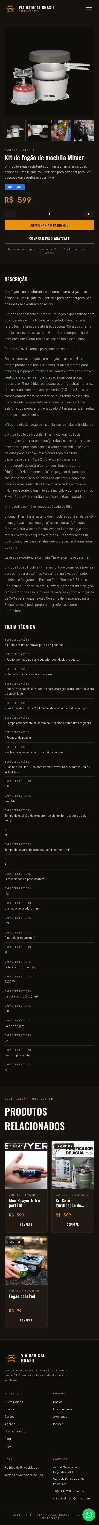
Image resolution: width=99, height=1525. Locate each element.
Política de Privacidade (21, 1467)
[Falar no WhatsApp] (88, 1514)
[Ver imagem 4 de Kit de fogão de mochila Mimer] (84, 130)
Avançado (60, 1416)
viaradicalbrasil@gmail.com (71, 1498)
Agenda (10, 1424)
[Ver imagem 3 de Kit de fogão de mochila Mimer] (61, 130)
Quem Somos (14, 1402)
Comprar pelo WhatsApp (49, 238)
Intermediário (62, 1409)
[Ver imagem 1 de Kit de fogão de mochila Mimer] (15, 130)
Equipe (9, 1409)
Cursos (10, 1416)
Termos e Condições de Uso (24, 1475)
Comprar (26, 1224)
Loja (8, 1446)
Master (58, 1424)
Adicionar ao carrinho (49, 225)
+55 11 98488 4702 (68, 1491)
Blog (8, 1438)
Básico (58, 1402)
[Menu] (89, 9)
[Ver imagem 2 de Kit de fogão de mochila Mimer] (38, 130)
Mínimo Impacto (15, 1431)
